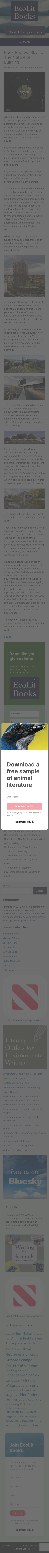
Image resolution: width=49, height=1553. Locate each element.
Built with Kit (25, 821)
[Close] (44, 727)
